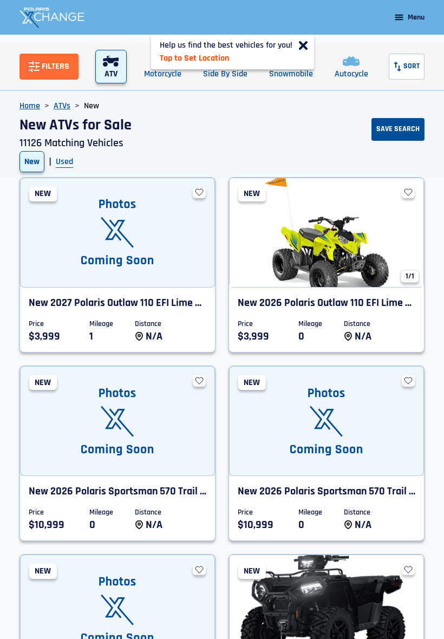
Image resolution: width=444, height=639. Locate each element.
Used (64, 161)
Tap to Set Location (194, 58)
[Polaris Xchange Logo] (51, 17)
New (32, 161)
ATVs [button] (62, 106)
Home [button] (29, 106)
